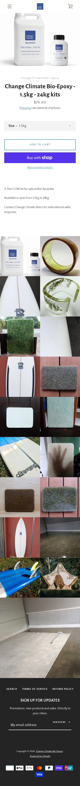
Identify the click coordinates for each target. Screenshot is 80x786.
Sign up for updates (40, 700)
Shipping (25, 108)
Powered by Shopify (40, 756)
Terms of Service (35, 689)
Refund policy (63, 689)
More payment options (40, 167)
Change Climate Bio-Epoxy (49, 751)
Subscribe (59, 722)
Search (11, 689)
